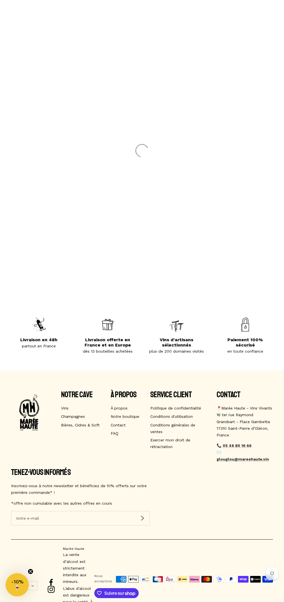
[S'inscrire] (142, 518)
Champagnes (73, 416)
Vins (65, 408)
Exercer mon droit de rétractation (170, 443)
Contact (118, 425)
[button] (17, 584)
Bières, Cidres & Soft (80, 425)
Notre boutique (125, 416)
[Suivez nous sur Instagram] (51, 589)
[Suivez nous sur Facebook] (51, 582)
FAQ (114, 433)
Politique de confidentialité (175, 408)
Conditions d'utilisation (171, 416)
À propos (119, 408)
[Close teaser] (30, 571)
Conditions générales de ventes (172, 428)
